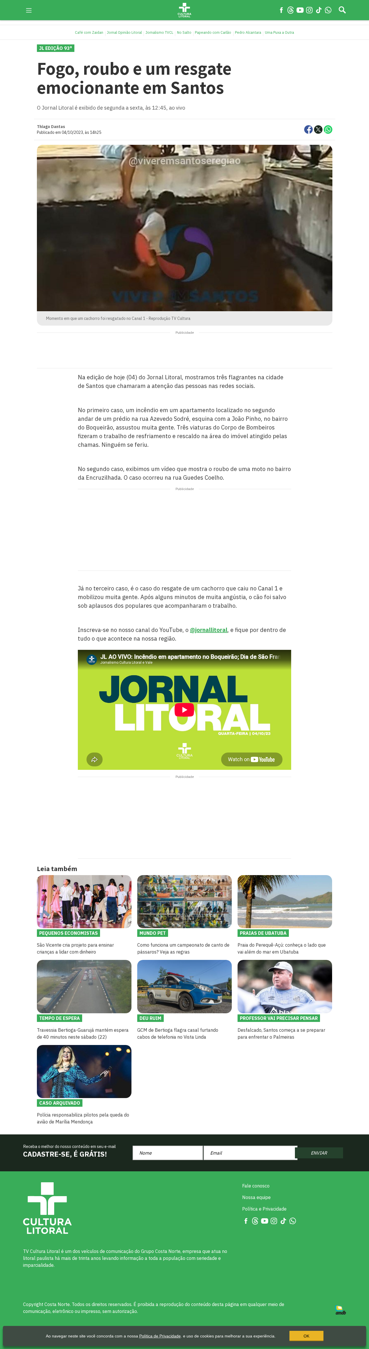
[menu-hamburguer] (28, 10)
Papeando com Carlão (213, 32)
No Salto (184, 32)
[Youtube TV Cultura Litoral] (300, 10)
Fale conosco (256, 1186)
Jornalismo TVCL (159, 32)
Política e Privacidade (264, 1209)
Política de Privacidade (160, 1336)
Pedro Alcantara (248, 32)
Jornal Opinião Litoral (124, 32)
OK (306, 1336)
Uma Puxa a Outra (279, 32)
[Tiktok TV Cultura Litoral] (319, 10)
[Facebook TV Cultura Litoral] (281, 10)
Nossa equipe (256, 1197)
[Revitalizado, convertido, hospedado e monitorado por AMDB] (340, 1309)
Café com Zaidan (89, 32)
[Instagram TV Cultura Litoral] (309, 10)
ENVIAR (319, 1153)
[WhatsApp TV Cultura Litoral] (328, 10)
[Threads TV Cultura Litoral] (290, 10)
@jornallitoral (208, 630)
